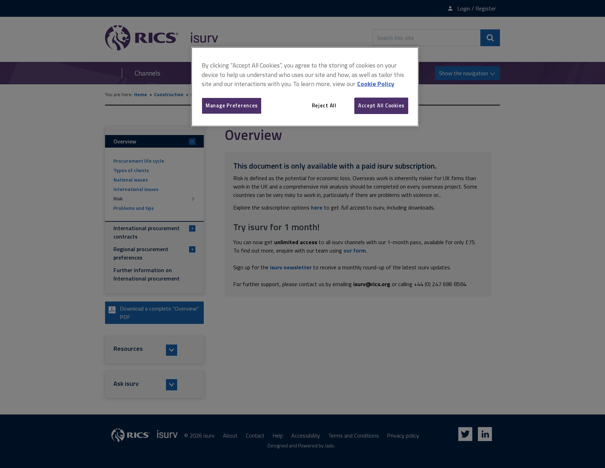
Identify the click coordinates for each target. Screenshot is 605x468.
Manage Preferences (232, 105)
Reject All (324, 105)
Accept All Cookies (381, 105)
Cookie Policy (375, 83)
